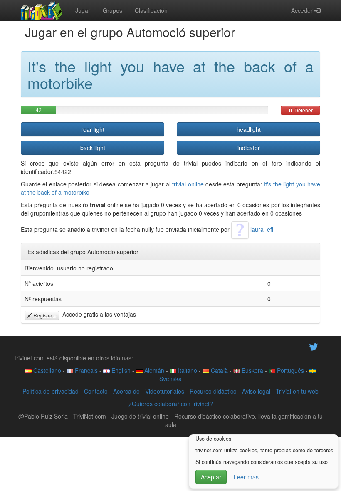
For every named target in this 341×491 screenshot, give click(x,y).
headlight (249, 129)
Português (289, 370)
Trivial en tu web (297, 391)
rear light (92, 129)
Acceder (302, 10)
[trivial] (42, 10)
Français (85, 370)
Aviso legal (256, 391)
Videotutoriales (164, 391)
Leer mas (246, 477)
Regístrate (44, 315)
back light (92, 148)
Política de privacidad (50, 391)
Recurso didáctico (213, 391)
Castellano (46, 370)
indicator (248, 148)
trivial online (187, 184)
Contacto (96, 391)
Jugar (82, 10)
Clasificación (151, 10)
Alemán (153, 370)
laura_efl (261, 229)
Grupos (112, 10)
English (120, 370)
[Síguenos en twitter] (313, 346)
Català (218, 370)
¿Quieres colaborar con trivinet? (170, 403)
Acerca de (126, 391)
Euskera (251, 370)
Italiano (186, 370)
